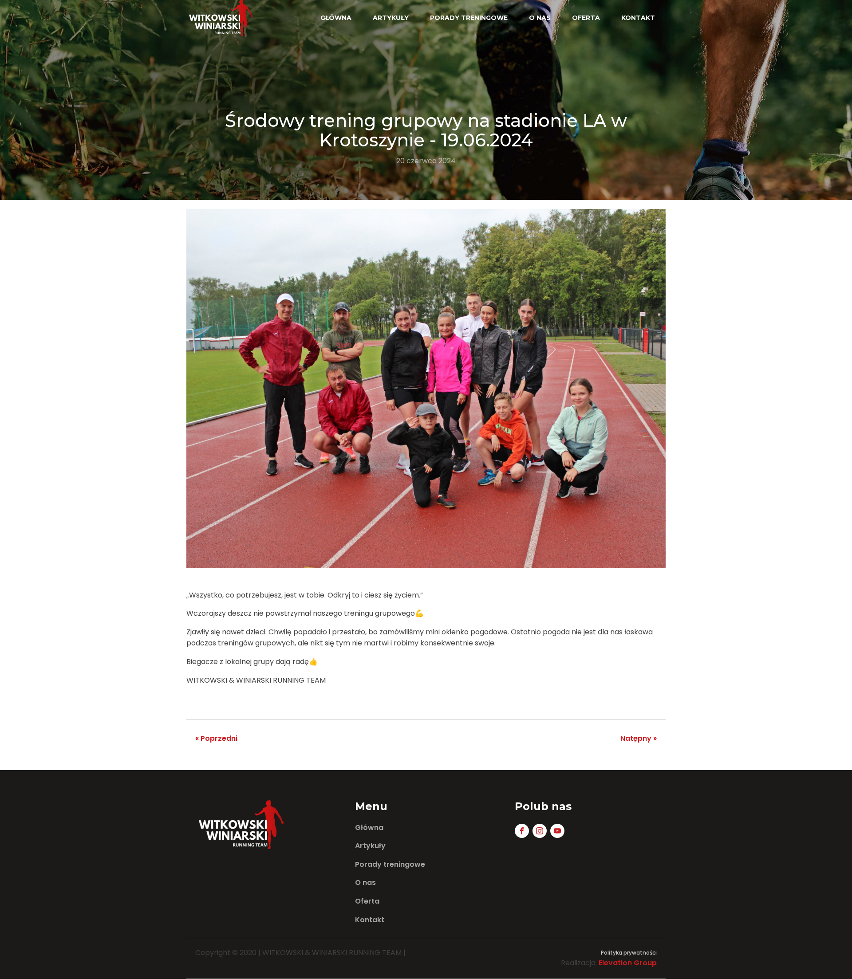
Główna (335, 18)
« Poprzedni (216, 738)
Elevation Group (628, 963)
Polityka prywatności (629, 952)
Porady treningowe (469, 18)
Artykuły (391, 18)
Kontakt (638, 18)
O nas (540, 18)
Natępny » (638, 738)
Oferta (586, 18)
